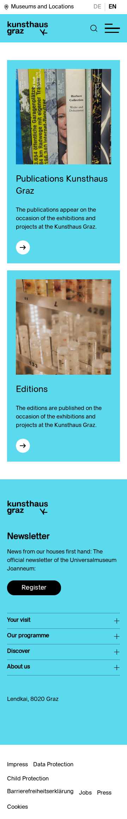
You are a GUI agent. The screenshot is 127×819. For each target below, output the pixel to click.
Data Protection (53, 765)
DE (97, 7)
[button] (94, 28)
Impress (17, 765)
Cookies (17, 807)
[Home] (27, 28)
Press (104, 793)
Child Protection (28, 779)
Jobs (85, 793)
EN (112, 7)
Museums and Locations (42, 7)
